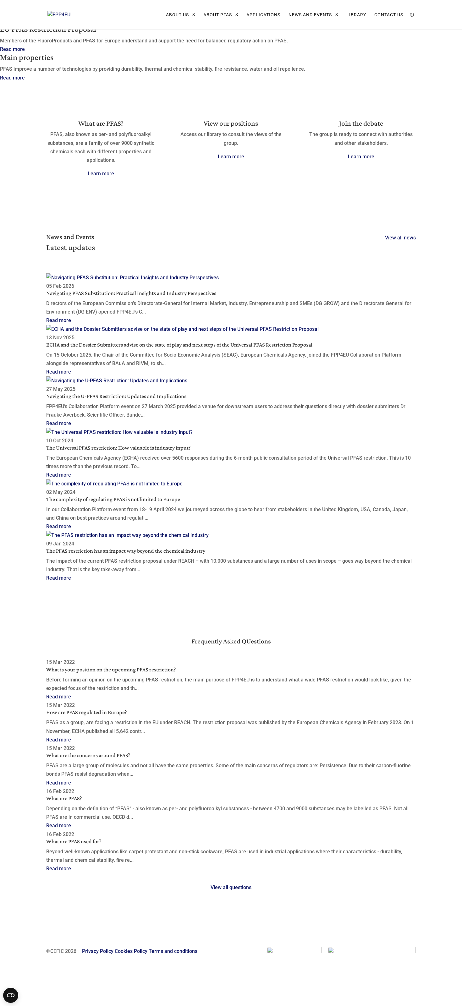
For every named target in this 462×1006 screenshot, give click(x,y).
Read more (12, 49)
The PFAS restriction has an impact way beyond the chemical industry (125, 551)
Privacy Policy (97, 951)
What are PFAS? (64, 798)
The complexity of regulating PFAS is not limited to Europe (113, 499)
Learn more (101, 174)
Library (356, 15)
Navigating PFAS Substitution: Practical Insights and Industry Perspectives (131, 293)
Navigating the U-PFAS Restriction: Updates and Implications (116, 396)
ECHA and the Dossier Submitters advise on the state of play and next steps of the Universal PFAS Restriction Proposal (179, 345)
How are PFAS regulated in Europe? (86, 712)
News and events (310, 15)
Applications (263, 15)
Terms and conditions (173, 951)
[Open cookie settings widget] (10, 995)
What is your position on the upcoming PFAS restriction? (111, 669)
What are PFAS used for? (73, 841)
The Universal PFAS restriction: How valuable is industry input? (118, 448)
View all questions (231, 887)
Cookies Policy (131, 951)
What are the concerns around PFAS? (88, 755)
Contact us (388, 15)
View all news (400, 238)
